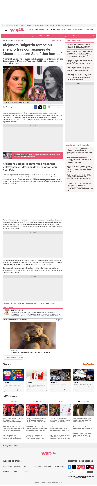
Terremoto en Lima (25, 25)
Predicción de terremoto (63, 25)
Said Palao (42, 115)
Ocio (25, 466)
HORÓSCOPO (89, 30)
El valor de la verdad (40, 113)
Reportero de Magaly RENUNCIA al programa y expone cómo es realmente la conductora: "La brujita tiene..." (79, 151)
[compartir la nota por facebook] (35, 107)
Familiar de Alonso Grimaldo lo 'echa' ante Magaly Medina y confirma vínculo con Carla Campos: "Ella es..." (79, 61)
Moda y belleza (38, 466)
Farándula (21, 40)
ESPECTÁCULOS (39, 30)
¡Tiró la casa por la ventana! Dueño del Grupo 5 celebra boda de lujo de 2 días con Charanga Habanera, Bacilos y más (79, 169)
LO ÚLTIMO (30, 30)
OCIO (69, 30)
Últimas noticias (7, 466)
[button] (93, 36)
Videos (15, 471)
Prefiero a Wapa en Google (15, 357)
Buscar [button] (89, 472)
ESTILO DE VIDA (61, 30)
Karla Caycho (10, 107)
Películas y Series (59, 466)
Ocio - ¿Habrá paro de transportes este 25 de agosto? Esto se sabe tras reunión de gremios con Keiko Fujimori (49, 36)
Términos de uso (80, 476)
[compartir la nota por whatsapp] (44, 107)
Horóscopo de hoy (12, 25)
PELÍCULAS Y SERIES (78, 30)
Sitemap (26, 471)
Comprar (20, 390)
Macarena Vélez (8, 113)
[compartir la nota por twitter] (40, 107)
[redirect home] (17, 30)
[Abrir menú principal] (6, 30)
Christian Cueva (38, 25)
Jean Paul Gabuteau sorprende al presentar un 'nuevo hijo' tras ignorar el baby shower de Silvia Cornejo (79, 46)
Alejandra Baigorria (17, 303)
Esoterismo (6, 471)
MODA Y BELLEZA (51, 30)
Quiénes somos (89, 476)
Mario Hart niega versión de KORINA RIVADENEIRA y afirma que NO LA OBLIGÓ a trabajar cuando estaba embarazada (79, 177)
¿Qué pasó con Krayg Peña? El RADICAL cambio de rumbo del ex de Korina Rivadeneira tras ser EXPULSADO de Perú (79, 160)
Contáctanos (71, 476)
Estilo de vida (47, 466)
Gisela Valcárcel (49, 25)
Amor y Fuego (50, 303)
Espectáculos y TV (9, 40)
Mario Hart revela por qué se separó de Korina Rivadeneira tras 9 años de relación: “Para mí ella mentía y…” (79, 68)
